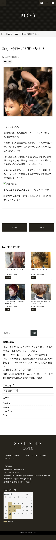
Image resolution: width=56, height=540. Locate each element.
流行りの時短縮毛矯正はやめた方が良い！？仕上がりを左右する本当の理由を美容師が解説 (28, 376)
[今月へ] (27, 494)
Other (5, 415)
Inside (6, 407)
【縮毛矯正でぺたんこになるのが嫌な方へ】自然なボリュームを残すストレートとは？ (28, 349)
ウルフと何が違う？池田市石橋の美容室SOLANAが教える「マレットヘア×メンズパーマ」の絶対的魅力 (28, 363)
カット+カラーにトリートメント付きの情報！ (25, 355)
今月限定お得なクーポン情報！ (18, 370)
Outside (6, 403)
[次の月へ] (31, 494)
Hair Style (7, 411)
